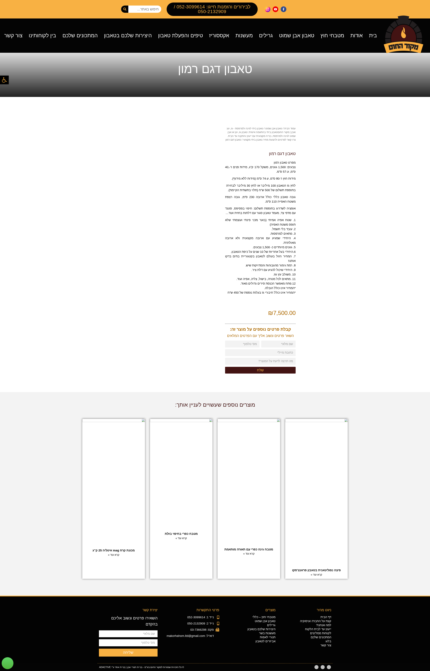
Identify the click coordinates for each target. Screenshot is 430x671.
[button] (4, 80)
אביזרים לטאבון (265, 641)
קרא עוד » (316, 574)
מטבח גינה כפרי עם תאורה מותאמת (248, 549)
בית (373, 35)
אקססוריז (219, 35)
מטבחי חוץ (332, 35)
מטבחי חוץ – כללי (263, 617)
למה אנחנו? (323, 625)
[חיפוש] (124, 9)
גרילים (266, 35)
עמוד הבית (290, 128)
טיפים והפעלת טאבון (180, 35)
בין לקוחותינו (42, 35)
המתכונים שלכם (80, 35)
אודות (356, 35)
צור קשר (13, 35)
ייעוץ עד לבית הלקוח (318, 629)
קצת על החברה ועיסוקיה (315, 621)
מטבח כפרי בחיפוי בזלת (181, 533)
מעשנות (244, 35)
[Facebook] (329, 667)
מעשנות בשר (267, 633)
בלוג (328, 641)
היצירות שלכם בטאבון (128, 35)
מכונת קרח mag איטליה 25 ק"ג (114, 550)
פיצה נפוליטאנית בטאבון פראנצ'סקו (316, 570)
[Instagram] (316, 667)
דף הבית (325, 617)
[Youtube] (323, 667)
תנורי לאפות (267, 637)
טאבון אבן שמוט (296, 35)
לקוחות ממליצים (320, 633)
